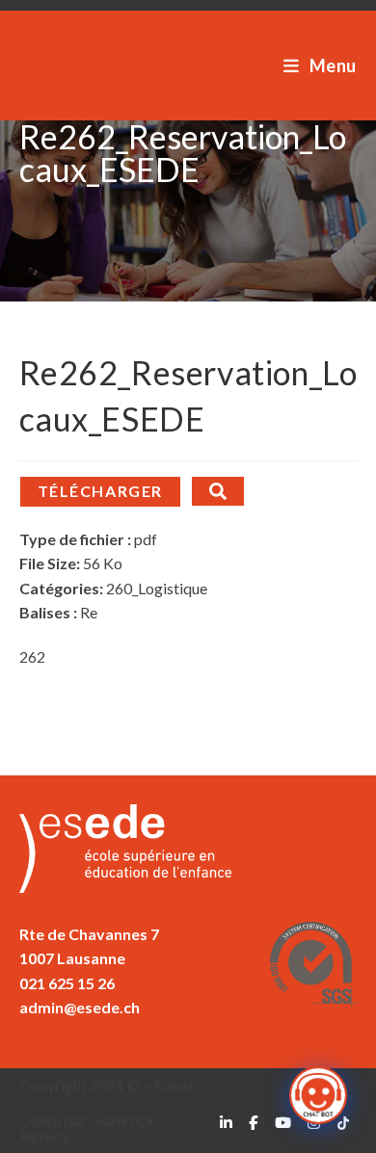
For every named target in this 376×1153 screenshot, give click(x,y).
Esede (50, 65)
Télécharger (101, 491)
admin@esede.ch (79, 1007)
